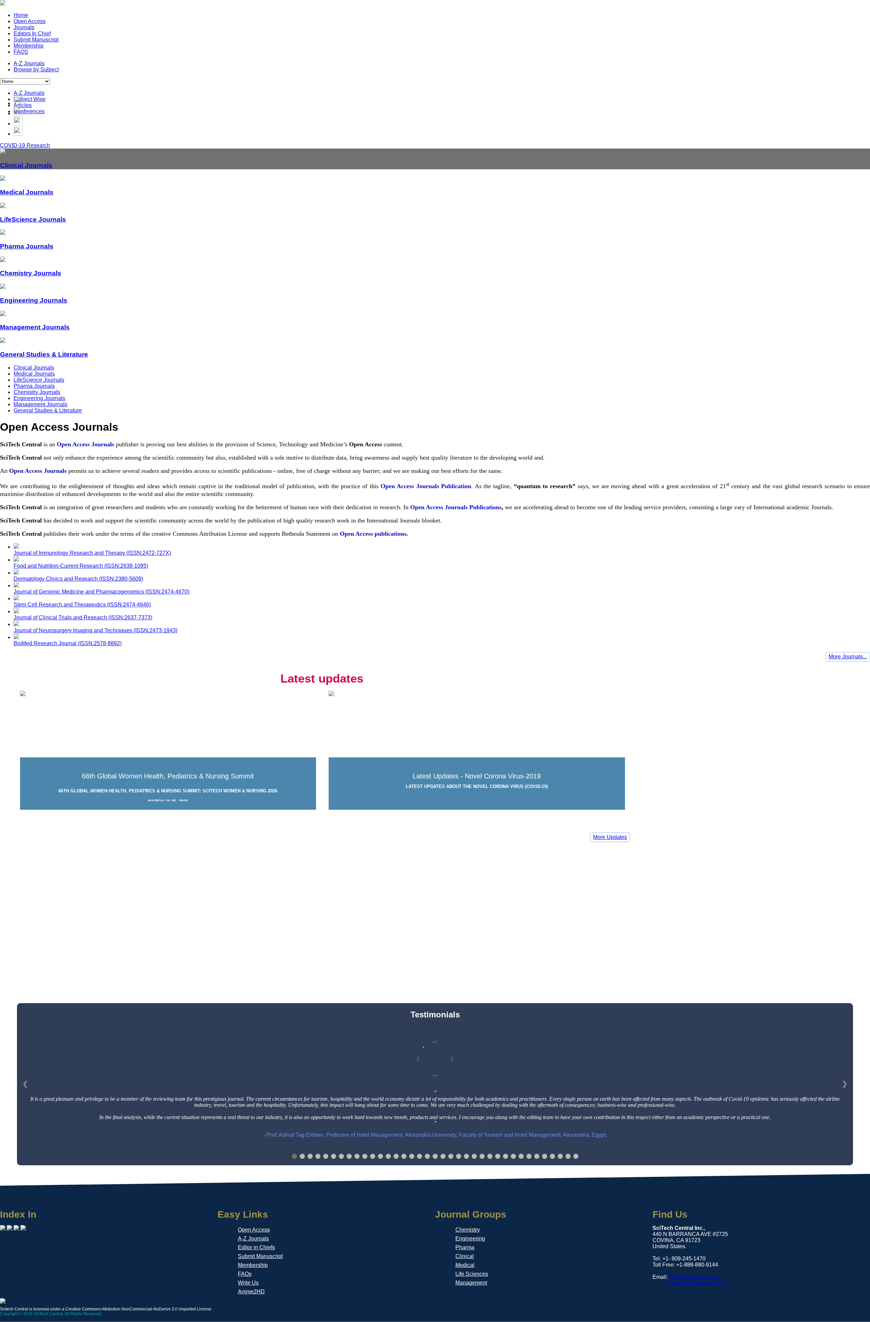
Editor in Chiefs (256, 1247)
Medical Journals (34, 374)
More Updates (610, 837)
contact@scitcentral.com (695, 1283)
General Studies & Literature (48, 410)
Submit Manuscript (36, 39)
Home (21, 15)
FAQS (21, 52)
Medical (464, 1265)
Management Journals (40, 404)
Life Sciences (471, 1274)
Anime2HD (251, 1291)
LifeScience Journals (39, 380)
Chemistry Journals (37, 392)
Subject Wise (30, 99)
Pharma (464, 1247)
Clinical (464, 1256)
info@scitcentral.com (693, 1277)
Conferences (29, 111)
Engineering (470, 1238)
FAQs (244, 1274)
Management (471, 1283)
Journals (24, 27)
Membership (29, 46)
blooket (431, 520)
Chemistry (467, 1230)
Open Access (30, 21)
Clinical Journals (34, 368)
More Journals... (848, 656)
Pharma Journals (34, 386)
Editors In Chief (32, 33)
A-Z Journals (29, 63)
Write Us (248, 1283)
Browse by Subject (36, 69)
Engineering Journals (39, 398)
